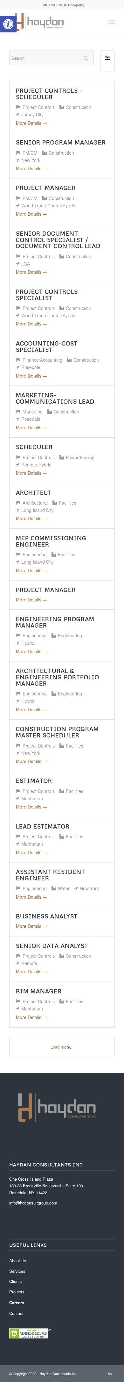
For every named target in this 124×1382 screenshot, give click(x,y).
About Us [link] (17, 1261)
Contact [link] (16, 1313)
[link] (8, 24)
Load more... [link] (62, 1047)
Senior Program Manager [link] (61, 142)
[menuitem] (63, 5)
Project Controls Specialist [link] (47, 294)
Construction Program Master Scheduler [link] (57, 732)
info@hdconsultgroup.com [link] (33, 1203)
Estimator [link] (34, 780)
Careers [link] (16, 1302)
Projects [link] (16, 1292)
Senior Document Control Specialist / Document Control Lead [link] (58, 240)
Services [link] (17, 1271)
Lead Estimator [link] (43, 826)
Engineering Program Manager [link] (55, 622)
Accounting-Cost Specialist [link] (47, 346)
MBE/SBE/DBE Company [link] (63, 5)
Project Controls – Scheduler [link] (49, 93)
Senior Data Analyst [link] (52, 945)
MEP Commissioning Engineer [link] (51, 541)
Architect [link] (34, 492)
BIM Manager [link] (39, 991)
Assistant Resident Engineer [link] (50, 875)
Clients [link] (15, 1281)
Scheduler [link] (34, 446)
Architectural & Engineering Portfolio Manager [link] (57, 677)
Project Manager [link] (46, 187)
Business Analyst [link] (47, 916)
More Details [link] (29, 123)
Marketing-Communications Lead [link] (55, 398)
